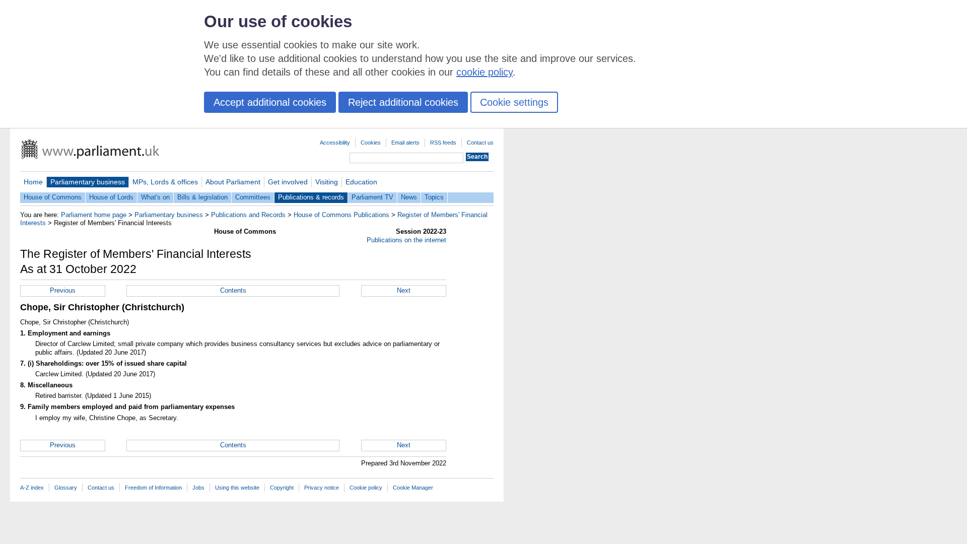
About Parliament (232, 182)
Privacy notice (321, 488)
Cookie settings (514, 102)
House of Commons (53, 197)
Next (403, 290)
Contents (233, 290)
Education (361, 182)
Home (33, 182)
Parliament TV (372, 197)
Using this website (237, 488)
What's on (155, 197)
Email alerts (405, 143)
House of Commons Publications (341, 215)
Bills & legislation (202, 197)
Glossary (65, 488)
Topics (434, 197)
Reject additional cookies (403, 102)
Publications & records (311, 197)
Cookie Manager (413, 488)
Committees (252, 197)
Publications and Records (248, 215)
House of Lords (111, 197)
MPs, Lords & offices (165, 182)
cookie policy (484, 72)
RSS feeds (443, 143)
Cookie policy (366, 488)
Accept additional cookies (270, 102)
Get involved (288, 182)
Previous (63, 290)
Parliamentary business (87, 182)
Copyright (282, 488)
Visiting (326, 182)
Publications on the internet (406, 240)
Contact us (480, 143)
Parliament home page (93, 215)
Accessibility (335, 143)
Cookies (371, 143)
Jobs (198, 488)
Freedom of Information (153, 488)
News (409, 197)
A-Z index (32, 488)
